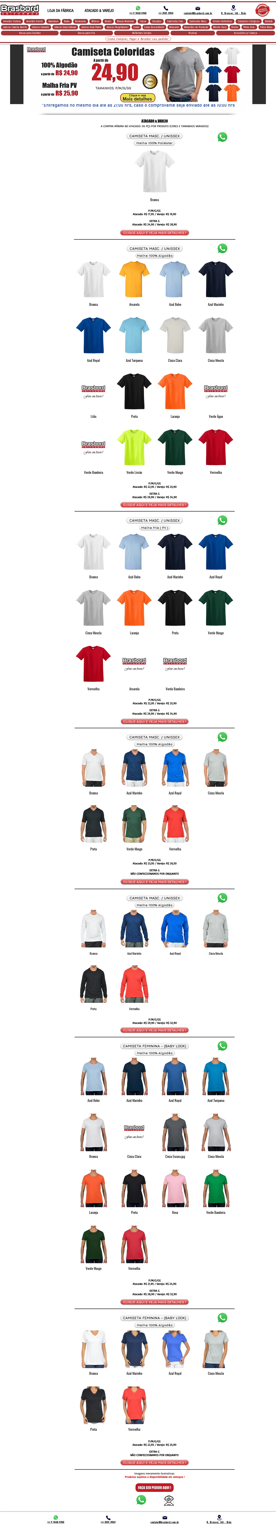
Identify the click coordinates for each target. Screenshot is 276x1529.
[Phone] (166, 8)
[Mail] (197, 8)
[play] (237, 108)
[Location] (233, 8)
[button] (12, 21)
